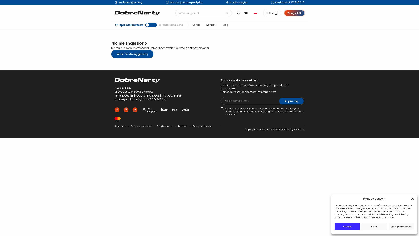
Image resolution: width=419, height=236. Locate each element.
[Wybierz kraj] (257, 13)
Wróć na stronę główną (132, 54)
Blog (225, 25)
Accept (347, 226)
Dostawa (182, 126)
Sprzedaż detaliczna (171, 25)
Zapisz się (291, 101)
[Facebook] (117, 109)
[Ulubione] (238, 13)
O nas (196, 25)
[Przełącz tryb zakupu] (151, 25)
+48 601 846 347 (289, 2)
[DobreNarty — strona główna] (153, 80)
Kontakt (211, 25)
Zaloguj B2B (294, 13)
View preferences (401, 226)
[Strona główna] (137, 13)
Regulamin (120, 126)
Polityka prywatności (141, 126)
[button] (412, 198)
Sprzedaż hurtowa (131, 25)
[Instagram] (126, 109)
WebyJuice (299, 129)
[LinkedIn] (135, 109)
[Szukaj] (226, 13)
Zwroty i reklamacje (202, 126)
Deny (374, 226)
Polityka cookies (165, 126)
